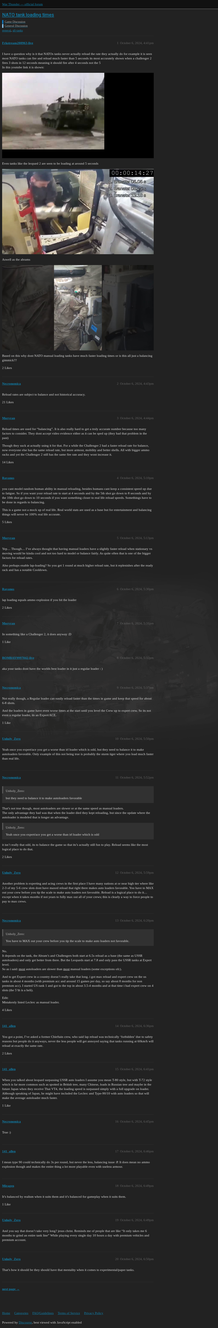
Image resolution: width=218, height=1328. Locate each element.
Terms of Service (69, 1313)
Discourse (25, 1322)
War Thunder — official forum (22, 4)
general (6, 30)
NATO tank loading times (28, 14)
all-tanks (18, 30)
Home (6, 1313)
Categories (21, 1313)
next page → (11, 1289)
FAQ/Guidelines (43, 1313)
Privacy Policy (93, 1313)
